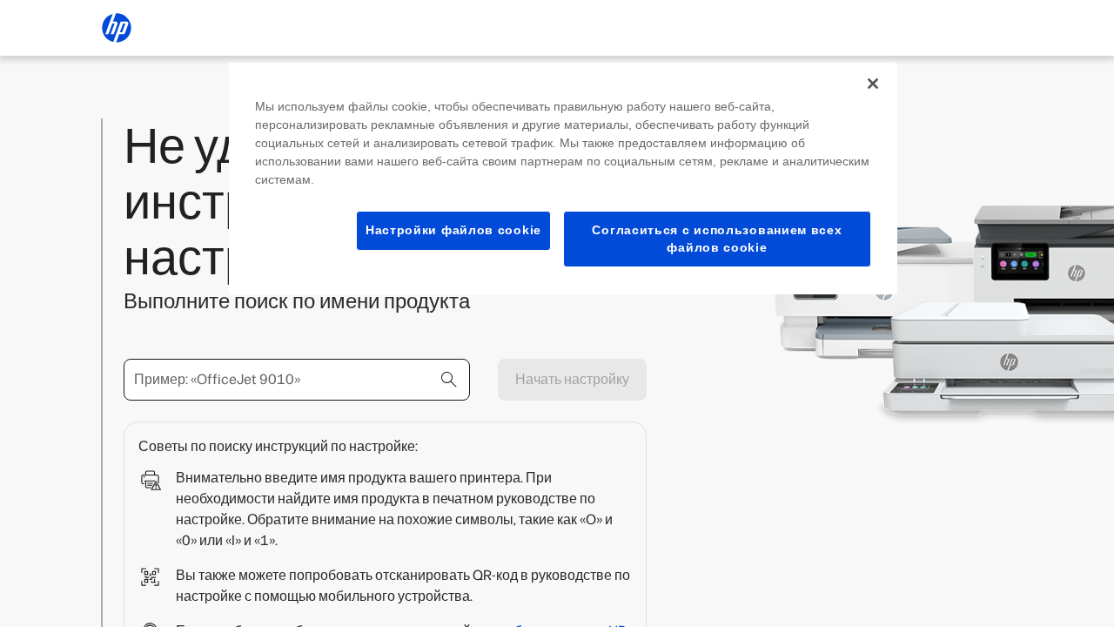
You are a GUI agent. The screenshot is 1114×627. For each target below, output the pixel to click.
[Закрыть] (873, 83)
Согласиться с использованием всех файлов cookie (717, 238)
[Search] (449, 380)
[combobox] (297, 380)
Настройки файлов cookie (453, 230)
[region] (563, 178)
